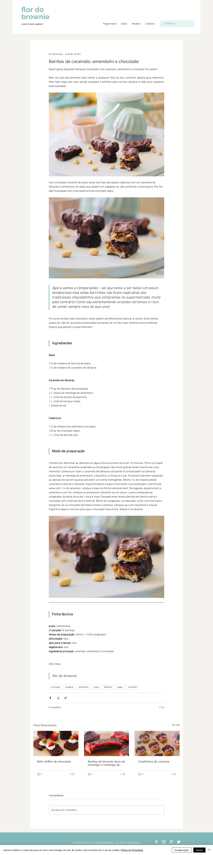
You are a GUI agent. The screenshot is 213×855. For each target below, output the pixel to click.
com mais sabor (32, 24)
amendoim (84, 687)
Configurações (181, 850)
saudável (69, 687)
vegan (120, 687)
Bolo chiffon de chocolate (54, 761)
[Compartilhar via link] (65, 697)
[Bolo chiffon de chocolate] (55, 743)
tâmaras (108, 687)
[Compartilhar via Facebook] (50, 697)
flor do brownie (35, 13)
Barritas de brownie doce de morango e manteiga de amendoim (106, 763)
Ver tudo (176, 725)
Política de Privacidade (132, 850)
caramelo (132, 687)
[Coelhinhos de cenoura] (157, 743)
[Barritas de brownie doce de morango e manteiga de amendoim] (106, 743)
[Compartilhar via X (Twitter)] (57, 697)
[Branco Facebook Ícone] (156, 842)
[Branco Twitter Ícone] (178, 842)
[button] (136, 24)
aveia (96, 687)
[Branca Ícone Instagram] (163, 842)
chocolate (55, 687)
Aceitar (199, 850)
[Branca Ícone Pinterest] (171, 842)
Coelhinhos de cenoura (153, 761)
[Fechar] (209, 850)
